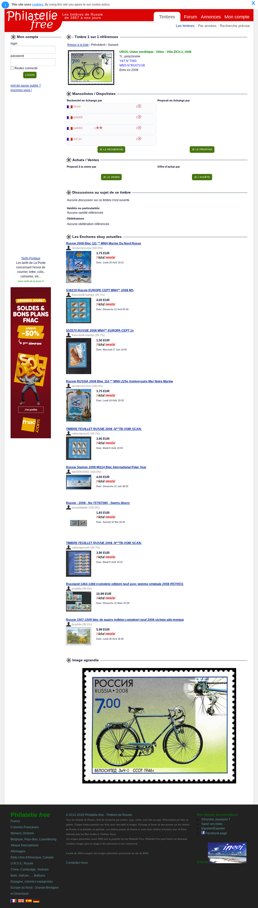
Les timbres (185, 26)
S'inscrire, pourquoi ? (215, 819)
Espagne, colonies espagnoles (32, 881)
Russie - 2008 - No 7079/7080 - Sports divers (98, 503)
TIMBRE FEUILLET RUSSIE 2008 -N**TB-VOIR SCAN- (104, 429)
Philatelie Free (33, 20)
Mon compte (236, 16)
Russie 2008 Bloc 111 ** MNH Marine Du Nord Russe (103, 243)
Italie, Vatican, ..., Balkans (28, 875)
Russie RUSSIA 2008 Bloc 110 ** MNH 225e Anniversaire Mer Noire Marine (119, 381)
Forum (190, 16)
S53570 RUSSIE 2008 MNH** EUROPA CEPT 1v (100, 330)
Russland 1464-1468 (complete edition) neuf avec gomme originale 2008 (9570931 (124, 584)
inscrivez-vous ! (21, 90)
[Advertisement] (31, 175)
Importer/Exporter (213, 828)
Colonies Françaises (25, 827)
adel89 (78, 117)
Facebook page (216, 833)
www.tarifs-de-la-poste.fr (31, 281)
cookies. (38, 4)
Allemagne (18, 851)
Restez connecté (26, 68)
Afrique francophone (25, 845)
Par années (207, 26)
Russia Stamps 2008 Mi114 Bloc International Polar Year (106, 467)
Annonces (211, 16)
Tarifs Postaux (30, 258)
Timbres (167, 16)
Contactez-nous (77, 862)
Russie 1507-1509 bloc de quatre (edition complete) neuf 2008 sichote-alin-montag (125, 620)
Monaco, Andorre (22, 833)
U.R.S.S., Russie (22, 863)
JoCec (77, 139)
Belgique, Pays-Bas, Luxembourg (33, 839)
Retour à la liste (78, 45)
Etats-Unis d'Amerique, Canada (32, 857)
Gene (77, 106)
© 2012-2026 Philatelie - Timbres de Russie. (99, 815)
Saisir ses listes (211, 824)
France (15, 821)
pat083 (78, 128)
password (17, 56)
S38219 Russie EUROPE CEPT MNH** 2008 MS (100, 290)
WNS (145, 853)
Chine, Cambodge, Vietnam (30, 869)
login (14, 43)
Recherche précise (235, 26)
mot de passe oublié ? (26, 85)
